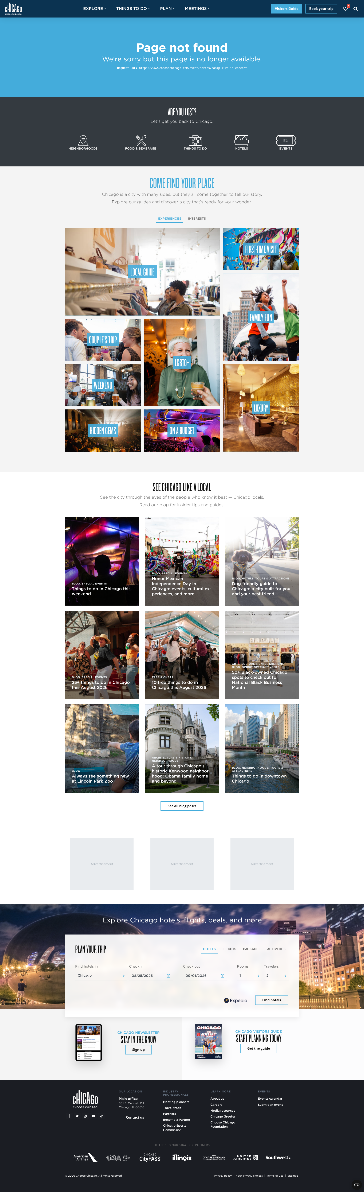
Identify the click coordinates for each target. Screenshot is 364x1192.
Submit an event (270, 1104)
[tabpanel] (182, 985)
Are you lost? (182, 111)
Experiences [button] (169, 218)
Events (285, 148)
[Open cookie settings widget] (357, 1185)
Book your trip (321, 8)
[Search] (356, 8)
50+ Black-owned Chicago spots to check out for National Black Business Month (259, 680)
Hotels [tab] (209, 949)
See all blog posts (182, 806)
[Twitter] (77, 1116)
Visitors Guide (286, 8)
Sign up (138, 1049)
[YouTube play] (93, 1116)
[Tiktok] (101, 1116)
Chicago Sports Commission (174, 1127)
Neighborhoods (83, 148)
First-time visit (261, 249)
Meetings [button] (196, 8)
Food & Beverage (140, 148)
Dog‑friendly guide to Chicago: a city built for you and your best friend (261, 588)
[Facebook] (69, 1116)
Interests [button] (197, 218)
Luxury (261, 407)
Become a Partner (176, 1119)
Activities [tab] (276, 949)
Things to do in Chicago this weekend (101, 591)
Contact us (135, 1117)
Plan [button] (166, 8)
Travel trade (172, 1108)
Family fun (261, 317)
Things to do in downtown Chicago (259, 779)
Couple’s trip (103, 339)
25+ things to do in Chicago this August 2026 (101, 685)
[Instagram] (85, 1116)
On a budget (182, 430)
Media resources (222, 1110)
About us (217, 1098)
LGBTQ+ (182, 362)
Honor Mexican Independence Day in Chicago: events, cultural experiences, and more (181, 586)
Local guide (142, 271)
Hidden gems (103, 430)
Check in (136, 966)
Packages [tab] (251, 949)
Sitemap (293, 1175)
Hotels (241, 148)
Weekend (103, 385)
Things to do (195, 148)
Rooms (243, 966)
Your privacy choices (249, 1175)
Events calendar (270, 1098)
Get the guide (258, 1048)
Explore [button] (93, 8)
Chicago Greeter (223, 1116)
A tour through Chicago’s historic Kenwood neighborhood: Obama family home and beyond (181, 773)
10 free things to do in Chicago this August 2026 (179, 685)
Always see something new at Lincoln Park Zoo (100, 779)
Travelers (271, 966)
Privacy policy (223, 1175)
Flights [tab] (229, 949)
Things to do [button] (131, 8)
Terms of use (275, 1175)
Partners (169, 1113)
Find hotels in (86, 966)
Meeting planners (176, 1102)
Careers (216, 1104)
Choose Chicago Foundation (222, 1124)
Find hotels (271, 1000)
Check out (191, 966)
